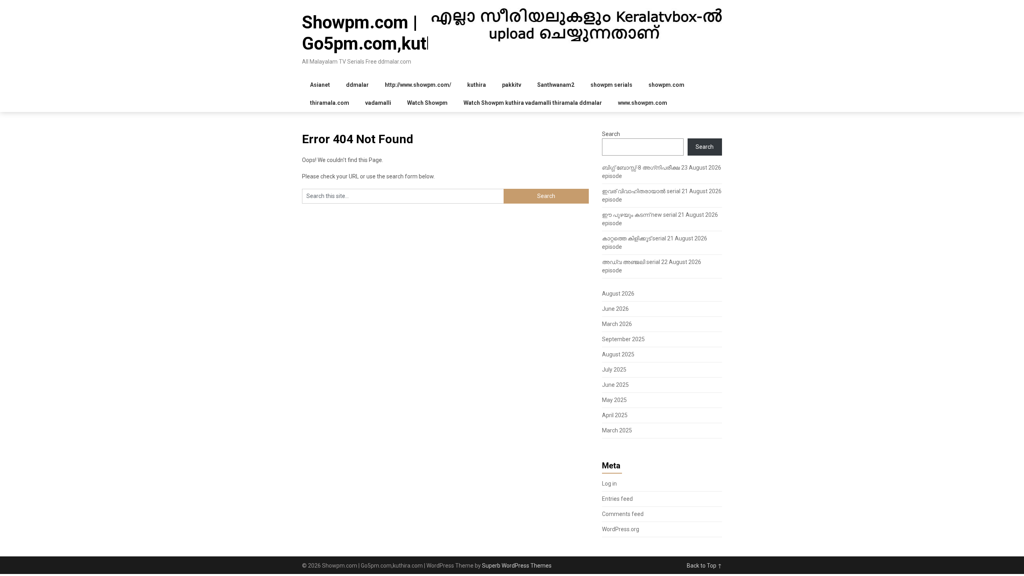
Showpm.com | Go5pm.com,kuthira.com (398, 33)
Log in (609, 483)
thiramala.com (329, 103)
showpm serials (611, 85)
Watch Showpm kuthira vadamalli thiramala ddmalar (533, 103)
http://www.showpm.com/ (418, 85)
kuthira (476, 85)
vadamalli (378, 103)
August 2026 (618, 293)
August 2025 (618, 354)
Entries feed (617, 499)
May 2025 (614, 400)
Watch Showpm (427, 103)
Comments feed (623, 514)
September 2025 (623, 339)
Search (611, 134)
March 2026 (617, 324)
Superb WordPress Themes (517, 565)
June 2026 (615, 309)
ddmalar (357, 85)
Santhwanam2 (555, 85)
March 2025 (617, 430)
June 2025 (615, 385)
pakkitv (511, 85)
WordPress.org (620, 529)
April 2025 (615, 415)
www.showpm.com (642, 103)
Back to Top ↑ (704, 565)
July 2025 (614, 369)
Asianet (320, 85)
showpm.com (666, 85)
